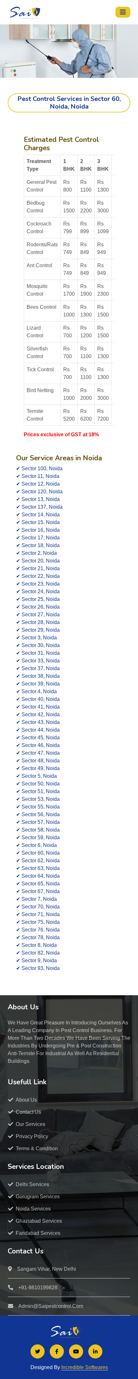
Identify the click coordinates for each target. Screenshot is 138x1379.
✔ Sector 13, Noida (38, 499)
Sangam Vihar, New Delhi (46, 1269)
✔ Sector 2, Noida (36, 553)
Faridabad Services (38, 1233)
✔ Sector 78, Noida (38, 937)
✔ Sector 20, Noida (38, 560)
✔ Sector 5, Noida (36, 776)
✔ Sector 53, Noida (38, 799)
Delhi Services (32, 1184)
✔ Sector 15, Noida (38, 522)
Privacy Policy (32, 1136)
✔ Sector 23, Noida (38, 584)
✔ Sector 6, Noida (36, 845)
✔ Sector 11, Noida (37, 476)
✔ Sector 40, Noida (38, 699)
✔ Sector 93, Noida (38, 968)
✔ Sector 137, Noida (39, 507)
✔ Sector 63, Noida (38, 868)
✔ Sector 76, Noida (38, 929)
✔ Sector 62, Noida (38, 860)
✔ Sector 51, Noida (38, 791)
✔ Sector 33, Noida (38, 660)
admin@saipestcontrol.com (50, 1306)
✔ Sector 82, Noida (38, 953)
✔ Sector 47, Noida (38, 753)
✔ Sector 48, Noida (38, 760)
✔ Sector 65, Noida (38, 883)
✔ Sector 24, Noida (38, 591)
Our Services (30, 1124)
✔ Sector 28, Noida (38, 622)
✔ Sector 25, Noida (38, 599)
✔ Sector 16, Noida (38, 530)
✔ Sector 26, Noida (38, 607)
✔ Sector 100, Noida (39, 468)
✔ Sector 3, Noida (36, 637)
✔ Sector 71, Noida (38, 914)
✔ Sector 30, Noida (38, 645)
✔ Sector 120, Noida (39, 491)
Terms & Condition (37, 1148)
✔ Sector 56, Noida (38, 814)
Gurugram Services (38, 1196)
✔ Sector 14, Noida (38, 514)
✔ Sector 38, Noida (38, 676)
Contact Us (28, 1112)
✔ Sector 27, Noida (38, 614)
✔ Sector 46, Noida (38, 745)
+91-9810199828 (37, 1287)
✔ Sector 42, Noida (38, 714)
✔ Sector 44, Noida (38, 730)
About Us (26, 1100)
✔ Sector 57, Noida (38, 822)
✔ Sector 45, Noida (38, 737)
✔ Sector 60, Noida (38, 853)
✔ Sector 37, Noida (38, 668)
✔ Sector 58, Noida (38, 830)
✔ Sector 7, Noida (36, 899)
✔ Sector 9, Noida (36, 960)
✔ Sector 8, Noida (36, 945)
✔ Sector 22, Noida (38, 576)
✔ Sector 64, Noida (38, 876)
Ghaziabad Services (39, 1221)
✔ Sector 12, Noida (38, 484)
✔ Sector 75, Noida (38, 922)
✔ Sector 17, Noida (38, 537)
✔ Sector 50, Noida (38, 783)
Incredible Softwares (84, 1367)
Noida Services (33, 1208)
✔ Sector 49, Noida (38, 768)
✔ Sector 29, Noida (38, 630)
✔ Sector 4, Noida (36, 691)
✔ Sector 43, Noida (38, 722)
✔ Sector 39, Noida (38, 683)
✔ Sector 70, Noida (38, 906)
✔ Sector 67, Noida (38, 891)
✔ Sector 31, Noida (38, 653)
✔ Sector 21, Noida (38, 568)
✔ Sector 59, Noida (38, 837)
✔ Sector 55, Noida (38, 806)
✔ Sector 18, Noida (38, 545)
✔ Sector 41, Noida (38, 707)
